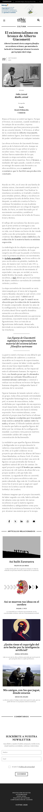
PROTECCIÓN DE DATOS (21, 793)
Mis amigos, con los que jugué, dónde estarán (21, 691)
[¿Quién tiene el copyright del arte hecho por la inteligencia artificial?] (21, 630)
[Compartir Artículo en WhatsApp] (28, 521)
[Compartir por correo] (34, 521)
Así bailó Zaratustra (21, 562)
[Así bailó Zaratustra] (21, 547)
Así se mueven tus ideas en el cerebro (21, 603)
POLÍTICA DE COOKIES (21, 798)
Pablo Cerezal (21, 94)
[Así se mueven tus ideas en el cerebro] (21, 587)
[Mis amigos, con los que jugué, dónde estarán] (21, 675)
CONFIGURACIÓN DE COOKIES (22, 799)
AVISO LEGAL (21, 796)
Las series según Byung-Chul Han (25, 1)
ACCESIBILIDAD (21, 794)
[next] (40, 1)
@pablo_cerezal (21, 97)
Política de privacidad (27, 767)
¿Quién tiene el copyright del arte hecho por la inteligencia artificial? (21, 647)
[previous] (13, 1)
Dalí (14, 278)
